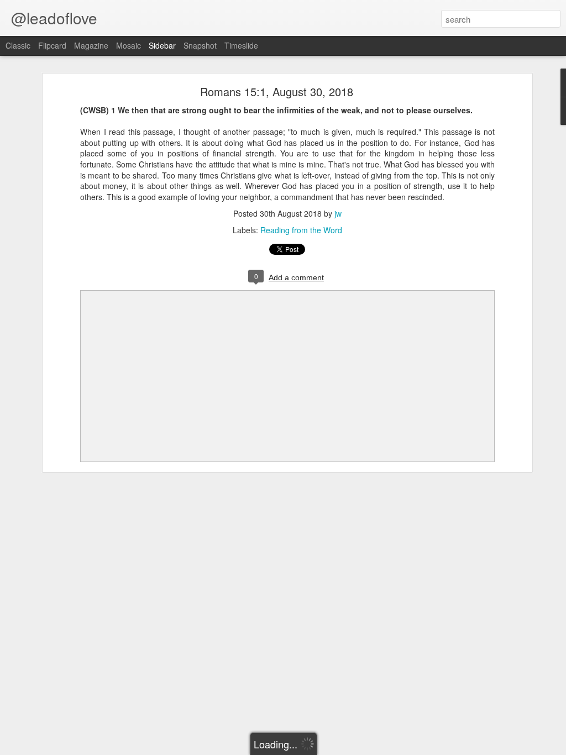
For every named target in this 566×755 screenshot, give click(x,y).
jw (338, 213)
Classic (18, 45)
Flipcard (52, 45)
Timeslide (241, 45)
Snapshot (200, 45)
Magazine (91, 45)
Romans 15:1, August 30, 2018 (276, 91)
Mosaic (128, 45)
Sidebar (162, 45)
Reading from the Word (301, 229)
